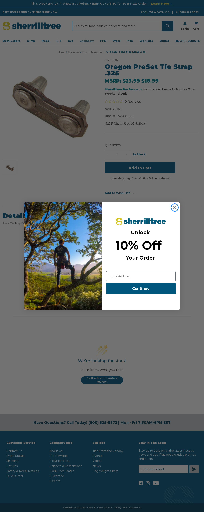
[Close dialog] (174, 207)
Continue (141, 288)
